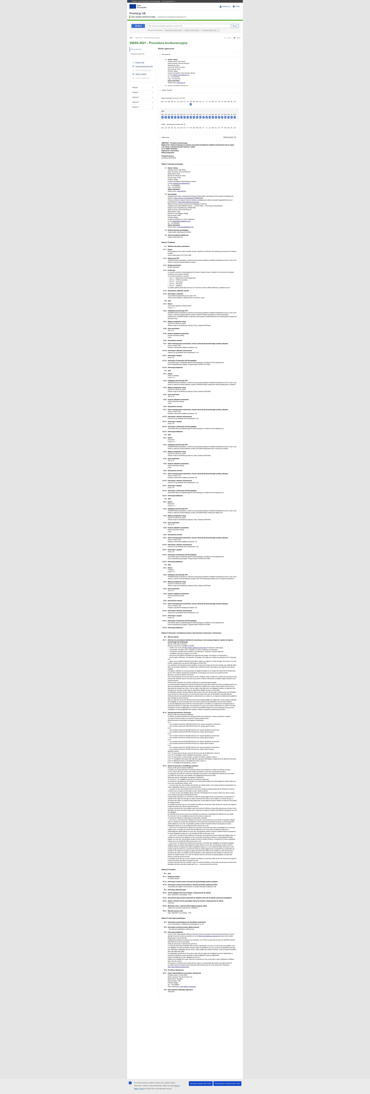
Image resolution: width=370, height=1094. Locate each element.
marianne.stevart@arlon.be (180, 75)
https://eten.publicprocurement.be (188, 202)
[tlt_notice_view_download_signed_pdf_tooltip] (191, 104)
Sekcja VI (135, 107)
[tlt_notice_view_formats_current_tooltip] (235, 137)
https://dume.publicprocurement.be (195, 648)
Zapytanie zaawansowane (192, 30)
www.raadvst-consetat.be (188, 986)
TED (131, 38)
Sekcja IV (135, 102)
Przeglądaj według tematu (209, 30)
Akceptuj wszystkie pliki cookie (200, 1083)
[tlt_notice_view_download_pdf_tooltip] (162, 117)
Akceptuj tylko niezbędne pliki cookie (227, 1083)
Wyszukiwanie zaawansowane (173, 30)
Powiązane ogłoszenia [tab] (137, 54)
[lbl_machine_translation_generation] (185, 124)
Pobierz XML (139, 62)
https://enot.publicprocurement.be (209, 936)
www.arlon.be (181, 82)
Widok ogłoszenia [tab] (136, 49)
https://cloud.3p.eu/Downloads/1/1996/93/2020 (188, 198)
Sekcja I (135, 87)
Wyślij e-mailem (140, 74)
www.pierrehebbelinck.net (185, 227)
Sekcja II (135, 92)
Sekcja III (135, 97)
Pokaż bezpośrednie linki (144, 66)
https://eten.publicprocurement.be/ (178, 967)
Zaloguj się (226, 6)
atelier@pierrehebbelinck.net (181, 221)
